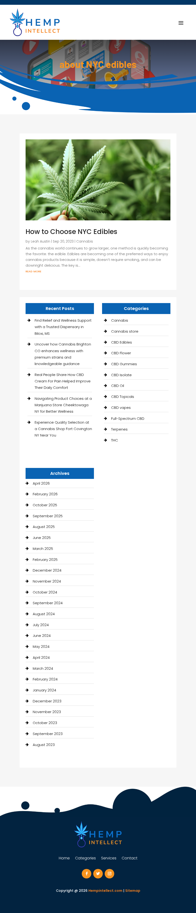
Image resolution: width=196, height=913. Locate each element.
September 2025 (48, 515)
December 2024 (47, 570)
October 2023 (45, 722)
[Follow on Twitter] (98, 873)
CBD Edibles (121, 342)
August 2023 (44, 744)
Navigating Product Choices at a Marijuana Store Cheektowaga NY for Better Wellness (63, 405)
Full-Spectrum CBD (127, 418)
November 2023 (47, 711)
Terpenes (119, 429)
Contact (129, 859)
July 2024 (41, 624)
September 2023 (48, 733)
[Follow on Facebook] (86, 873)
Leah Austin (40, 241)
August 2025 (44, 526)
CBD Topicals (122, 396)
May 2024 (41, 646)
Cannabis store (124, 331)
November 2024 (47, 581)
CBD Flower (121, 352)
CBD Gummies (124, 363)
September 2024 (48, 602)
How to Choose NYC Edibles (71, 231)
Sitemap (132, 890)
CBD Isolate (121, 374)
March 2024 (43, 668)
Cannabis (84, 241)
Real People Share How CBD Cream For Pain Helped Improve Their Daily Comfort (63, 381)
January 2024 (44, 690)
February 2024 (45, 679)
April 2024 (41, 657)
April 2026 (41, 483)
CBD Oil (117, 385)
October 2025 (45, 504)
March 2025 (43, 548)
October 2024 (45, 592)
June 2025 (42, 537)
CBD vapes (121, 407)
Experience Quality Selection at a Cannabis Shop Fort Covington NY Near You (63, 429)
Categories (85, 859)
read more (33, 271)
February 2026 (45, 494)
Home (64, 859)
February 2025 (45, 559)
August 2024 (44, 613)
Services (108, 859)
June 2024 (42, 635)
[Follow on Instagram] (109, 873)
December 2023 (47, 701)
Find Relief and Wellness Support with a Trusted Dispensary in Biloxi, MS (63, 327)
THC (114, 440)
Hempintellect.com (105, 890)
